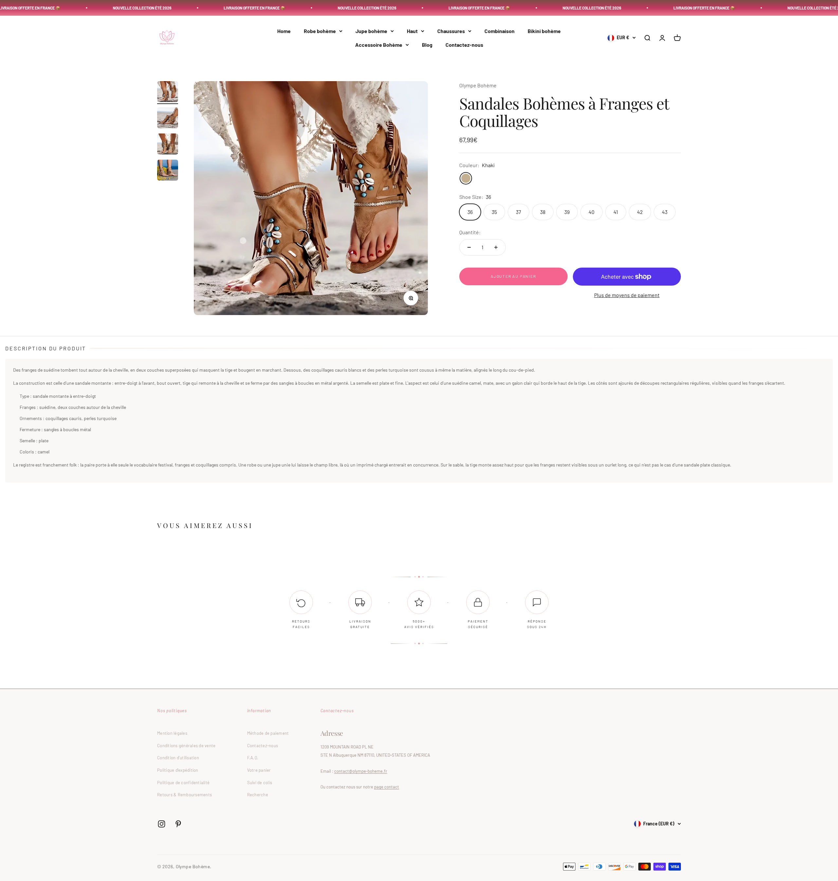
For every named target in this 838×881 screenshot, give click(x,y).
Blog (427, 45)
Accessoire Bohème (378, 45)
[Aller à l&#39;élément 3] (167, 144)
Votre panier (259, 770)
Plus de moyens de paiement (627, 295)
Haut (412, 31)
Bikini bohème (544, 31)
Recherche (257, 794)
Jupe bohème (371, 31)
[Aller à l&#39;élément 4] (167, 171)
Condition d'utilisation (178, 757)
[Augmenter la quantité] (495, 247)
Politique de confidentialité (183, 782)
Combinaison (499, 31)
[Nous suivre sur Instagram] (161, 823)
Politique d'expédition (177, 770)
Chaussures (451, 31)
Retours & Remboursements (184, 794)
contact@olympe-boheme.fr (360, 771)
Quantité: (470, 232)
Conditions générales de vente (186, 745)
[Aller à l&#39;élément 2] (167, 118)
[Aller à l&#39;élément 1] (167, 92)
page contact (386, 786)
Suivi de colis (259, 782)
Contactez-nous (464, 45)
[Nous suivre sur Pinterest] (178, 823)
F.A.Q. (253, 757)
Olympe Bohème (478, 85)
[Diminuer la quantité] (469, 247)
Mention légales (172, 733)
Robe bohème (320, 31)
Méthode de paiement (268, 733)
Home (284, 31)
